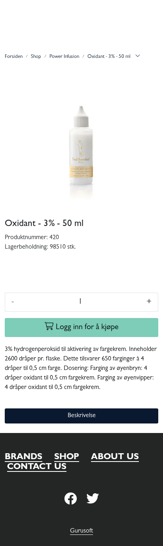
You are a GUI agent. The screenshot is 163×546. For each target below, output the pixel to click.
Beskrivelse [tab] (82, 416)
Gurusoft (81, 531)
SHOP (66, 457)
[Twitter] (70, 499)
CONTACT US (36, 467)
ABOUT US (115, 457)
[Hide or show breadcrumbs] (138, 57)
